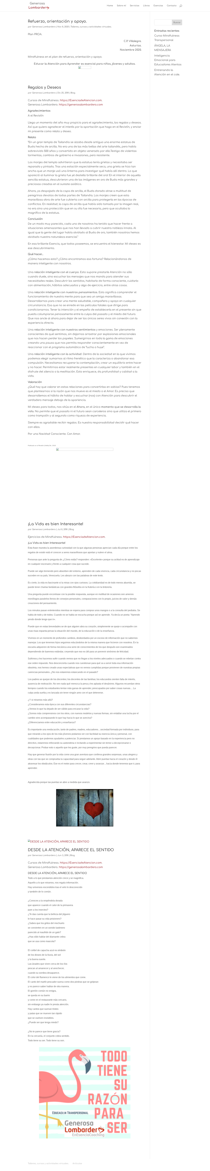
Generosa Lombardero (44, 27)
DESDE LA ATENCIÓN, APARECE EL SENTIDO (71, 850)
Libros (146, 6)
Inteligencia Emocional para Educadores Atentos (167, 60)
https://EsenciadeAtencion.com (81, 100)
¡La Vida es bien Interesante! (55, 524)
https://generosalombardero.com (81, 104)
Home (110, 6)
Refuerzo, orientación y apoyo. (57, 21)
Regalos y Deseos (44, 87)
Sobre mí (121, 6)
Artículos (77, 1163)
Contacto (171, 6)
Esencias (158, 6)
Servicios (134, 6)
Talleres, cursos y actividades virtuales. (91, 27)
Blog (73, 93)
